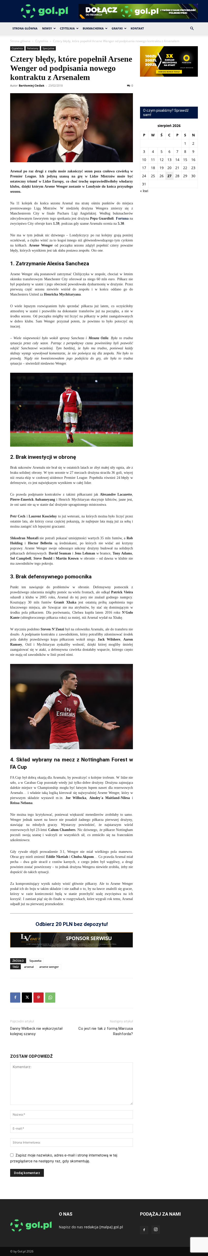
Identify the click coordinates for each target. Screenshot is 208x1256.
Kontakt (137, 28)
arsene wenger (49, 967)
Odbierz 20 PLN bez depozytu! (72, 924)
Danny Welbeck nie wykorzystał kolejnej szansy (36, 1031)
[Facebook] (15, 997)
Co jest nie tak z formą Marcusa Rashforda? (105, 1031)
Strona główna (20, 41)
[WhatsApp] (50, 997)
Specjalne (48, 48)
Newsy (47, 28)
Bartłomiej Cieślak (31, 85)
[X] (27, 997)
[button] (192, 28)
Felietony (32, 48)
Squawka (35, 961)
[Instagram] (156, 1230)
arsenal (29, 967)
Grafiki (117, 28)
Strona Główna (25, 28)
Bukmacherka (93, 28)
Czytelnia (67, 28)
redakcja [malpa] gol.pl (103, 1227)
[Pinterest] (38, 997)
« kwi (144, 190)
